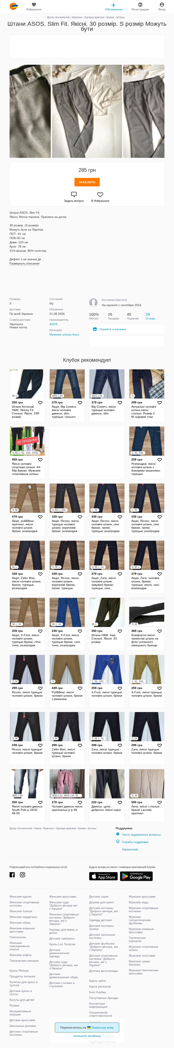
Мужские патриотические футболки (140, 920)
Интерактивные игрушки (20, 1012)
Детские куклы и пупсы (21, 992)
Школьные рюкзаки (23, 1025)
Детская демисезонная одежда (59, 953)
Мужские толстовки (142, 955)
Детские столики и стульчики (61, 984)
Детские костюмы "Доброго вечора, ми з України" (103, 911)
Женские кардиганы (23, 917)
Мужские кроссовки (142, 896)
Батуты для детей (22, 999)
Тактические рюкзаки (24, 960)
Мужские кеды (139, 902)
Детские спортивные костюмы (24, 1033)
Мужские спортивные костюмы (143, 909)
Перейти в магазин (113, 329)
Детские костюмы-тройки (101, 927)
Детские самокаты (61, 938)
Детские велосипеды (103, 970)
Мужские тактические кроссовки (143, 971)
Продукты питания (22, 976)
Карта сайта (97, 980)
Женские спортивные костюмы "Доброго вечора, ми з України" (64, 919)
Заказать (87, 182)
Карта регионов (100, 986)
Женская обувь (20, 922)
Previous (10, 111)
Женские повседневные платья (20, 946)
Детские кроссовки (22, 1020)
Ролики (14, 1005)
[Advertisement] (87, 46)
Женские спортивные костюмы (24, 904)
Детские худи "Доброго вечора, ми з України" (63, 965)
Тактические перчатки (137, 939)
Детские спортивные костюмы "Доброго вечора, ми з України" (103, 960)
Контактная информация (98, 1005)
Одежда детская (100, 920)
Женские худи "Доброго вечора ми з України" (63, 905)
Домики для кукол (101, 902)
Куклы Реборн (19, 970)
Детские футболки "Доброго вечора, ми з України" (103, 947)
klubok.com (14, 6)
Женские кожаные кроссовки (22, 930)
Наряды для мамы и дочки (63, 931)
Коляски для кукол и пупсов (24, 983)
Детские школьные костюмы (102, 936)
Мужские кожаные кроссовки (141, 930)
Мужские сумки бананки (139, 963)
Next (163, 111)
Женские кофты (21, 955)
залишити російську (87, 1035)
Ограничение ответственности (100, 1014)
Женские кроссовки (62, 896)
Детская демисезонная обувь (63, 975)
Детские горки (98, 896)
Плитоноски (18, 937)
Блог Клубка (97, 992)
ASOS (53, 324)
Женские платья (21, 911)
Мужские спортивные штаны (143, 948)
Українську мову (102, 1027)
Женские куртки (20, 896)
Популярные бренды (103, 998)
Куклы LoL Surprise (62, 944)
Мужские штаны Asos (64, 334)
